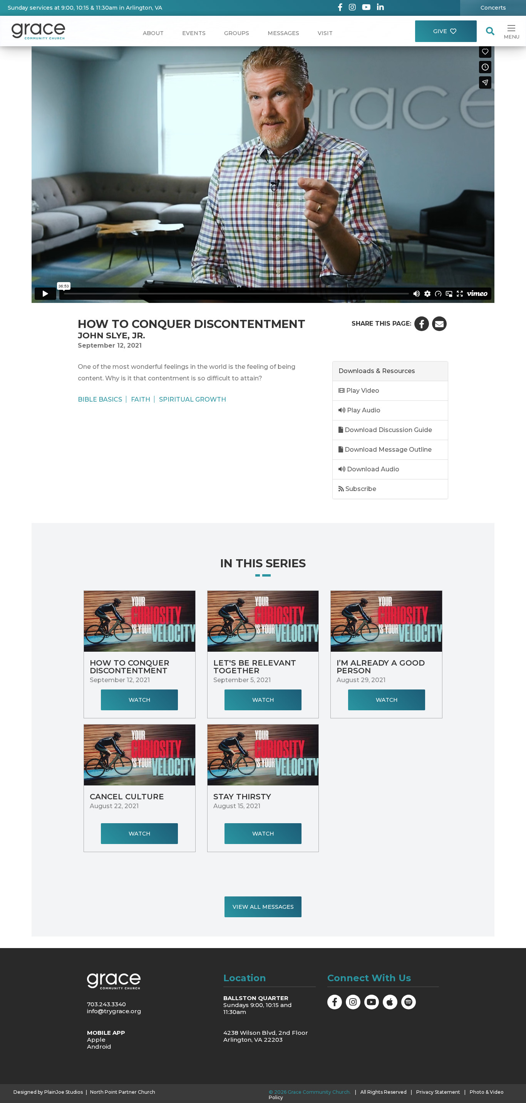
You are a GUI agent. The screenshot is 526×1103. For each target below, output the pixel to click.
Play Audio (362, 410)
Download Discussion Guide (387, 430)
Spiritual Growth (192, 399)
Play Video (362, 390)
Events (194, 33)
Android (99, 1046)
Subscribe (360, 489)
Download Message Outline (387, 449)
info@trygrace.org (114, 1011)
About (153, 33)
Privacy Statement (438, 1092)
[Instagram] (352, 7)
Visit (325, 33)
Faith (140, 399)
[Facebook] (340, 7)
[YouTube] (366, 7)
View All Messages (263, 906)
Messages (283, 33)
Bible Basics (100, 399)
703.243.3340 (106, 1004)
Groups (236, 33)
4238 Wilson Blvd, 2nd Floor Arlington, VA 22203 (265, 1036)
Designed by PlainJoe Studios (48, 1092)
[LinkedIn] (380, 7)
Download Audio (372, 469)
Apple (96, 1039)
